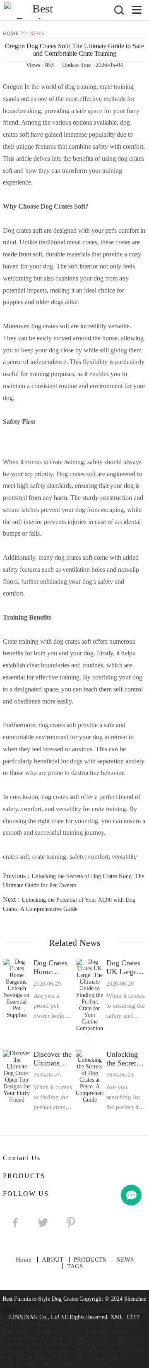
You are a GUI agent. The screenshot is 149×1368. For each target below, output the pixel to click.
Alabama (29, 1311)
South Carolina (126, 1351)
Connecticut (14, 1318)
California (113, 1311)
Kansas (40, 1324)
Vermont (96, 1358)
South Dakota (16, 1358)
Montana (10, 1338)
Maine (106, 1324)
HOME (11, 33)
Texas (65, 1358)
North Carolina (61, 1344)
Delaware (40, 1318)
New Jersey (116, 1338)
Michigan (45, 1331)
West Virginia (45, 1364)
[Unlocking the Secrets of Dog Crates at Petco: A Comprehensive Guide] (89, 1081)
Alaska (49, 1311)
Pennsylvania (60, 1351)
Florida (61, 1318)
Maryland (126, 1324)
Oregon (34, 1351)
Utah (78, 1358)
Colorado (137, 1311)
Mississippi (96, 1331)
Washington (13, 1364)
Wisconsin (74, 1364)
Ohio (120, 1344)
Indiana (8, 1324)
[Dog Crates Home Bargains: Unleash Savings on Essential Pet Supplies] (17, 995)
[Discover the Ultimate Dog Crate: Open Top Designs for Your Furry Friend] (17, 1081)
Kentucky (61, 1324)
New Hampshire (83, 1338)
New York (31, 1344)
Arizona (67, 1311)
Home (23, 1259)
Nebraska (32, 1338)
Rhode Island (92, 1351)
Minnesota (70, 1331)
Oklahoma (12, 1351)
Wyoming (99, 1364)
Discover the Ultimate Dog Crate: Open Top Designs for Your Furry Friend (53, 1059)
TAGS (75, 1266)
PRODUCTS (90, 1259)
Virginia (117, 1358)
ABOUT (52, 1259)
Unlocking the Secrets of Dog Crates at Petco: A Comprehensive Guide (126, 1059)
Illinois (133, 1318)
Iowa (25, 1324)
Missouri (121, 1331)
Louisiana (85, 1324)
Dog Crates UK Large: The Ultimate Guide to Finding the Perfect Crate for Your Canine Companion (126, 967)
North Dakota (97, 1344)
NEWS (36, 33)
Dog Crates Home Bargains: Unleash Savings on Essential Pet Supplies (53, 967)
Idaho (116, 1318)
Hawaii (100, 1318)
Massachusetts (16, 1331)
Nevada (53, 1338)
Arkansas (88, 1311)
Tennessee (45, 1358)
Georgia (81, 1318)
